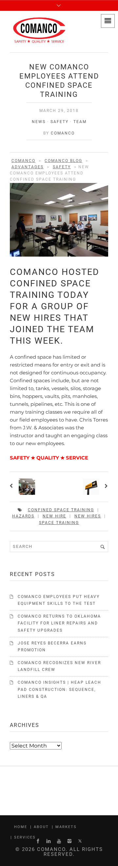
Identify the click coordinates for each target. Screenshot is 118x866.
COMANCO (63, 133)
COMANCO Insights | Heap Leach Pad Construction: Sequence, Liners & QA (59, 689)
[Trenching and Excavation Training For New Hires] (12, 486)
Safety (59, 121)
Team (80, 121)
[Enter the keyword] (102, 546)
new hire (54, 516)
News (39, 121)
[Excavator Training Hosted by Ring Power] (105, 486)
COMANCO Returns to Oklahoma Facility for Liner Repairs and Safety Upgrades (59, 623)
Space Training (59, 522)
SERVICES (25, 837)
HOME (20, 827)
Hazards (23, 516)
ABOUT (41, 827)
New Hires (87, 516)
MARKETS (66, 827)
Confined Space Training (61, 510)
